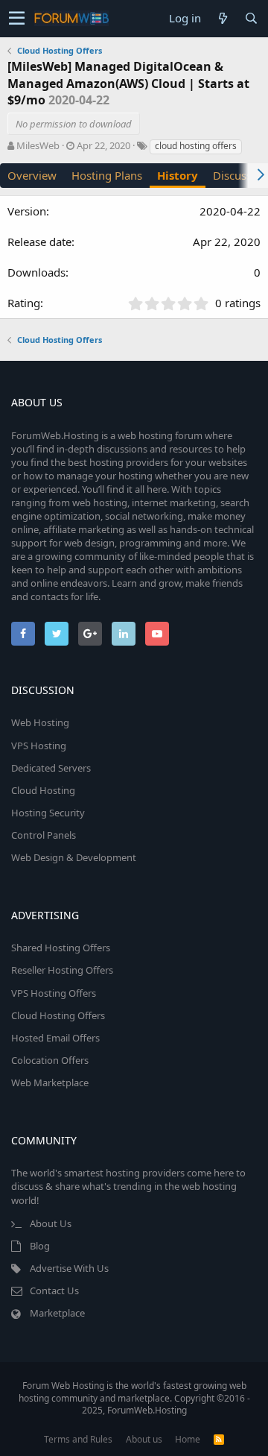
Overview (32, 175)
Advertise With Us (69, 1268)
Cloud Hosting (43, 790)
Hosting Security (48, 812)
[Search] (251, 18)
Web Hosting (40, 722)
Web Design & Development (73, 857)
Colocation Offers (50, 1060)
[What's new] (222, 18)
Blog (40, 1245)
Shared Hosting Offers (60, 947)
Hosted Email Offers (55, 1037)
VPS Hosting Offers (53, 993)
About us (144, 1439)
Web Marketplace (50, 1082)
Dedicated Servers (51, 768)
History (177, 175)
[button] (17, 18)
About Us (50, 1223)
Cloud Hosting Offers (58, 1015)
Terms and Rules (78, 1439)
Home (187, 1439)
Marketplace (57, 1313)
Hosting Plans (106, 175)
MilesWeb (38, 145)
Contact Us (54, 1290)
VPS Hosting (38, 745)
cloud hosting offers (196, 145)
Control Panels (43, 835)
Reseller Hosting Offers (62, 970)
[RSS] (219, 1439)
